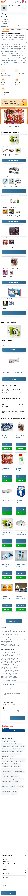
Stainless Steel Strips (7, 771)
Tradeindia (3, 735)
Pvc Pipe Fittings (6, 791)
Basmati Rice (18, 743)
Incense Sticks (15, 784)
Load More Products (14, 615)
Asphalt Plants (5, 774)
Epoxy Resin (17, 766)
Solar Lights (5, 786)
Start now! (13, 730)
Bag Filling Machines (19, 771)
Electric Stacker (13, 748)
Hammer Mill (5, 761)
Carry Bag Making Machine (18, 746)
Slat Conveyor (14, 774)
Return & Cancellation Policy (10, 863)
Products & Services (15, 29)
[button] (24, 8)
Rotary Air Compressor (14, 753)
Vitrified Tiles (20, 786)
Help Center (6, 859)
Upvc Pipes (14, 791)
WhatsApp (22, 104)
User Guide (6, 861)
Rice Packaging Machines (8, 758)
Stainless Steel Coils (7, 789)
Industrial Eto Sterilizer (7, 756)
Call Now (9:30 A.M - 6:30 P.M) (10, 104)
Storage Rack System (7, 766)
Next (23, 119)
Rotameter (19, 751)
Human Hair (5, 741)
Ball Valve (4, 781)
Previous (5, 119)
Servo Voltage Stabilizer (7, 743)
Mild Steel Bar (5, 768)
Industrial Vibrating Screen (8, 751)
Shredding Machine (21, 758)
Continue (17, 718)
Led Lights (12, 779)
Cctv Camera (20, 779)
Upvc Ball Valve (5, 794)
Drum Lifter (4, 748)
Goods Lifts (12, 786)
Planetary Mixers (15, 776)
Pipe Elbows (14, 794)
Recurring (16, 704)
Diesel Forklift (5, 763)
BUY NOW (13, 349)
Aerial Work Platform (15, 763)
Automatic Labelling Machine (17, 761)
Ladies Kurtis (5, 779)
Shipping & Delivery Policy (9, 866)
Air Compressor (5, 784)
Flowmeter (4, 753)
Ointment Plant (5, 776)
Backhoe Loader (6, 746)
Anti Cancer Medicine (14, 781)
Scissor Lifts (22, 748)
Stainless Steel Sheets (16, 768)
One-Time (7, 704)
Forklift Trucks (13, 741)
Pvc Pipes (16, 789)
